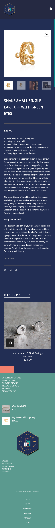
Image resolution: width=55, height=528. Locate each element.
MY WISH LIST (8, 466)
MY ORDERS (7, 464)
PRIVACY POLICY (9, 391)
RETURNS (6, 388)
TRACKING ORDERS (10, 386)
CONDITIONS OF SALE (11, 378)
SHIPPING (6, 469)
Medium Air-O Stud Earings (28, 353)
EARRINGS (27, 356)
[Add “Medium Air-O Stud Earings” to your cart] (10, 343)
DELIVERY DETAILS (10, 383)
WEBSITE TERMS (9, 380)
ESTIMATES (7, 472)
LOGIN (5, 461)
